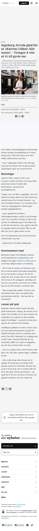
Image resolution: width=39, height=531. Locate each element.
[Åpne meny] (31, 3)
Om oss (4, 492)
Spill (3, 487)
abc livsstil (20, 525)
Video (3, 497)
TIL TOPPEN (5, 435)
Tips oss (6, 452)
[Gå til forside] (9, 3)
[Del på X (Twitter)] (19, 116)
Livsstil (4, 472)
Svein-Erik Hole (16, 506)
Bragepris (5, 181)
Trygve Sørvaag (20, 504)
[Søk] (36, 3)
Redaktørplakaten (27, 510)
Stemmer (5, 467)
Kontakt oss (8, 446)
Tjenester (5, 482)
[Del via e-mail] (22, 116)
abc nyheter (8, 525)
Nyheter (4, 462)
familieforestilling (23, 261)
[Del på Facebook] (16, 116)
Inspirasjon (5, 477)
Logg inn (24, 3)
